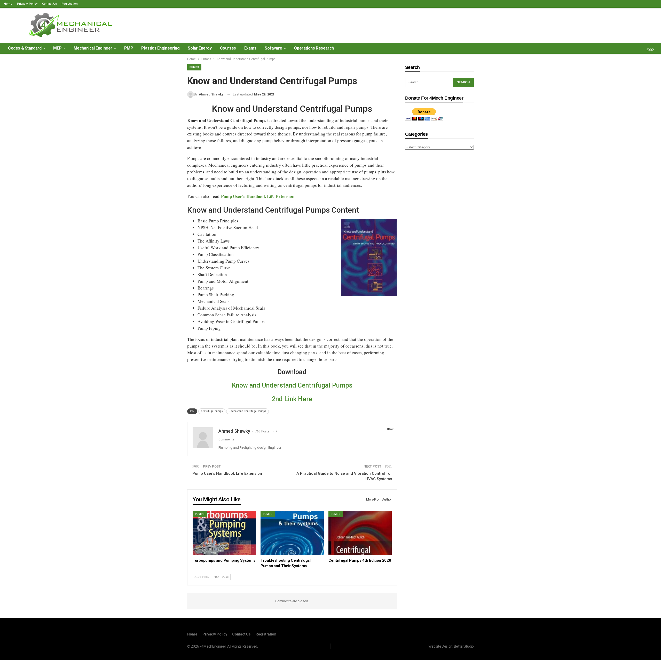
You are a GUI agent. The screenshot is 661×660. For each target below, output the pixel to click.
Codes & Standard (25, 48)
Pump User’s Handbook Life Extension (227, 473)
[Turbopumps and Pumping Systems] (224, 533)
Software (273, 48)
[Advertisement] (439, 235)
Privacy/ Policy (27, 3)
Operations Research (314, 48)
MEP (57, 48)
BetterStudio (464, 646)
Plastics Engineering (160, 48)
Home (8, 3)
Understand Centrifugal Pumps (247, 411)
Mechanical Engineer (93, 48)
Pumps (194, 67)
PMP (128, 48)
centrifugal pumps (212, 411)
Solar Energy (199, 48)
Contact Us (49, 3)
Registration (69, 3)
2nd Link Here (292, 399)
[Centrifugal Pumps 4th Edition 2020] (360, 533)
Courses (228, 48)
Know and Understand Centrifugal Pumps (292, 385)
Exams (250, 48)
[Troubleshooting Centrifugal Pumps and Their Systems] (292, 533)
